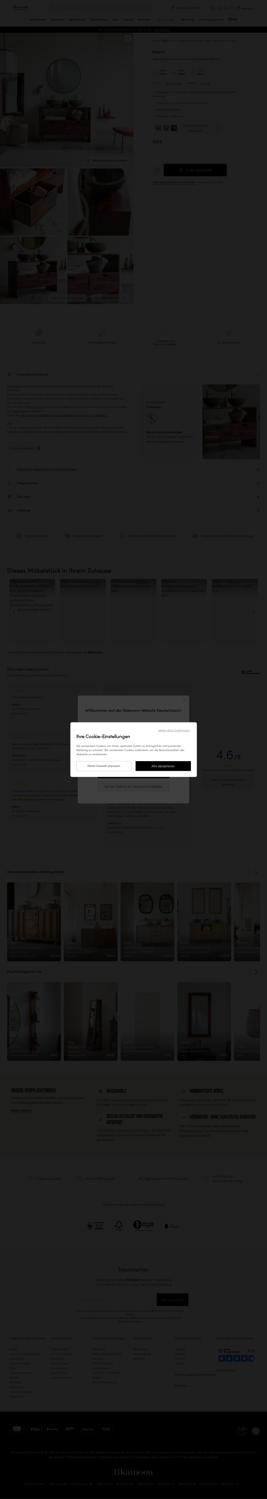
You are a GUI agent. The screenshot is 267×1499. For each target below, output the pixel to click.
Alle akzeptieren (163, 766)
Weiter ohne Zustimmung (174, 730)
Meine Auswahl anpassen (104, 766)
